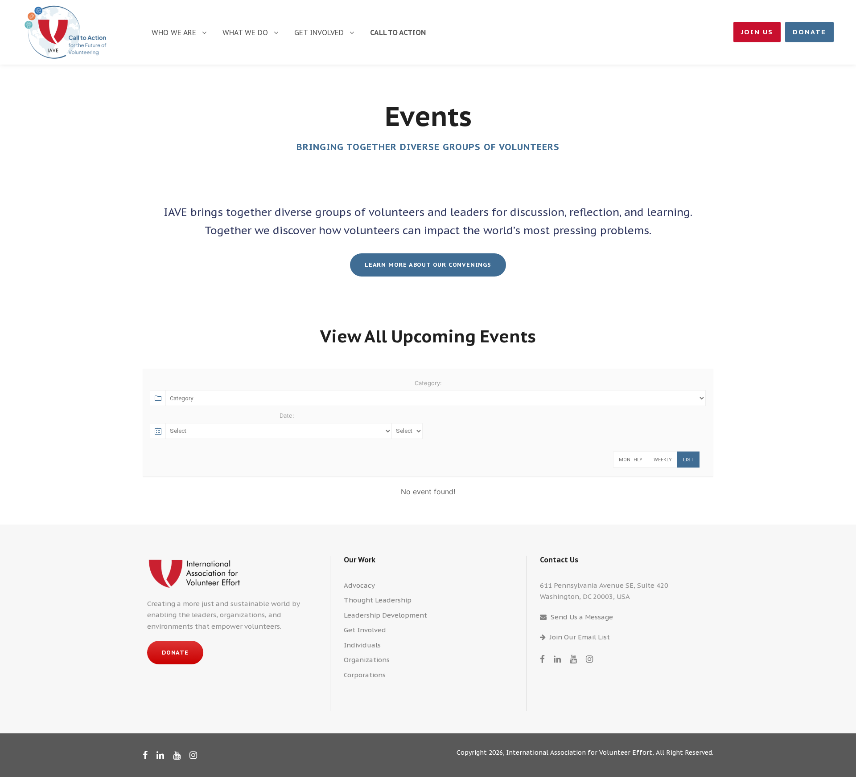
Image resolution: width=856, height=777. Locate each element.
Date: (287, 415)
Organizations (367, 659)
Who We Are (174, 32)
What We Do (245, 32)
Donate (809, 32)
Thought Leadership (378, 600)
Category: (428, 382)
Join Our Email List (580, 637)
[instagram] (589, 659)
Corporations (365, 675)
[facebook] (542, 659)
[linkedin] (557, 659)
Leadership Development (385, 615)
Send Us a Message (582, 617)
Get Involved (319, 32)
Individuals (362, 645)
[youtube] (573, 659)
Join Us (757, 32)
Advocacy (359, 585)
